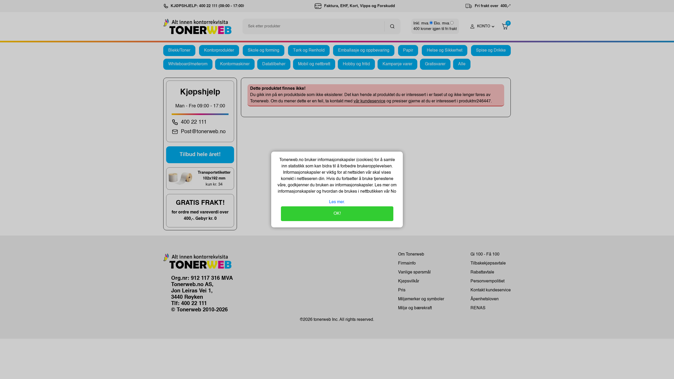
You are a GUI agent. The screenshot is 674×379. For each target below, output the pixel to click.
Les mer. (337, 202)
